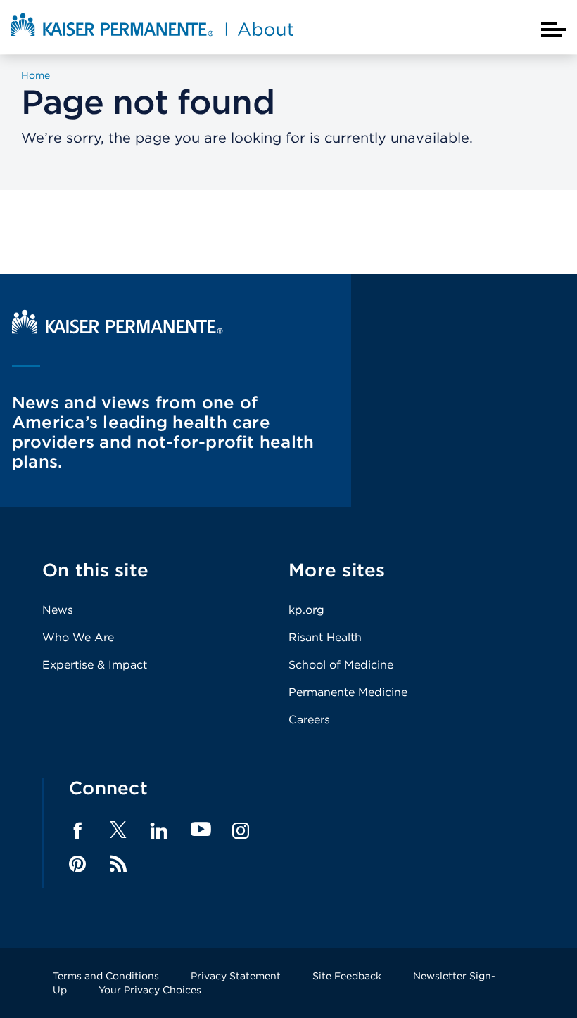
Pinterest (77, 864)
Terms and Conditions (106, 975)
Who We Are (78, 637)
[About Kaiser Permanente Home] (152, 37)
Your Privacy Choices (150, 990)
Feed (118, 864)
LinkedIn (159, 831)
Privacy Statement (236, 975)
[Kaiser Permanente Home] (117, 330)
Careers (309, 719)
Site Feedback (346, 975)
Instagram (240, 831)
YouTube (201, 830)
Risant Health (325, 637)
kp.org (306, 610)
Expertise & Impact (94, 664)
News (57, 610)
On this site (95, 570)
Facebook (77, 831)
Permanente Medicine (347, 692)
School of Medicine (340, 664)
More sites (337, 570)
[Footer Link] (118, 834)
